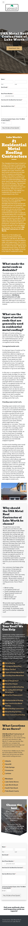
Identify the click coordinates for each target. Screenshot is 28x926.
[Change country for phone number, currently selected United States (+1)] (3, 96)
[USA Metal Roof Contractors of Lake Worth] (12, 7)
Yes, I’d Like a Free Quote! (10, 128)
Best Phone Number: (7, 93)
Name (3, 79)
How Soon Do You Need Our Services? (12, 100)
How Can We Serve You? (8, 106)
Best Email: (4, 87)
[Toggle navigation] (3, 2)
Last (16, 84)
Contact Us (14, 48)
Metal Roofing (10, 663)
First (2, 84)
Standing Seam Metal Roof (14, 675)
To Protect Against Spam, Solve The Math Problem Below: (13, 119)
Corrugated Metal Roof (13, 666)
